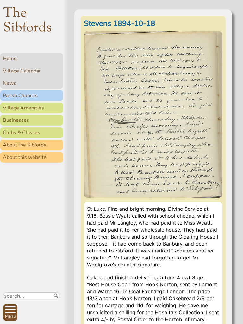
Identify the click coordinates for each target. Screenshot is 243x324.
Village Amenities (23, 107)
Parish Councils (20, 95)
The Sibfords (27, 21)
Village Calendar (22, 70)
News (9, 83)
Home (10, 58)
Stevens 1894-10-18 (119, 23)
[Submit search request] (56, 296)
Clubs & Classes (21, 132)
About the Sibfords (24, 144)
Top (55, 316)
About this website (25, 157)
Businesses (16, 120)
